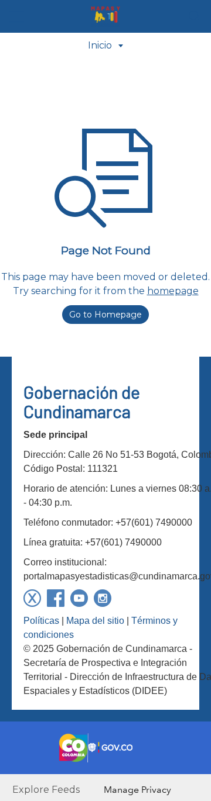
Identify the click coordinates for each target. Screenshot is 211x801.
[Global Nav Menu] (16, 16)
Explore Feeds (46, 789)
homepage (173, 290)
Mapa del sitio (95, 621)
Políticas (41, 621)
